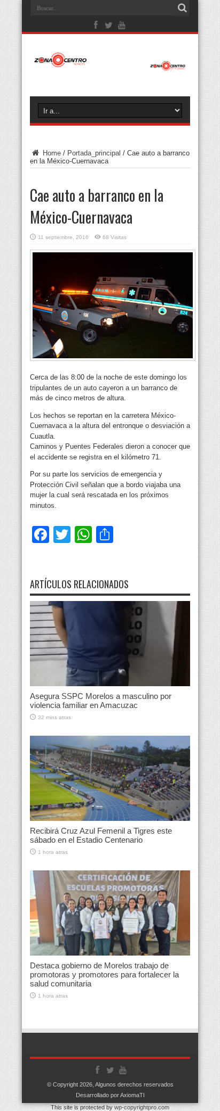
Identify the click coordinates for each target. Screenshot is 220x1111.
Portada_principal (94, 153)
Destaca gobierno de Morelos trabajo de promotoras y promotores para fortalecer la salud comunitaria (104, 974)
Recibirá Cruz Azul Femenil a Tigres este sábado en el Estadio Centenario (101, 835)
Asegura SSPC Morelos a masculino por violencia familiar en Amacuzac (100, 701)
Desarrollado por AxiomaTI (110, 1095)
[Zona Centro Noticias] (110, 65)
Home (51, 153)
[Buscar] (182, 8)
